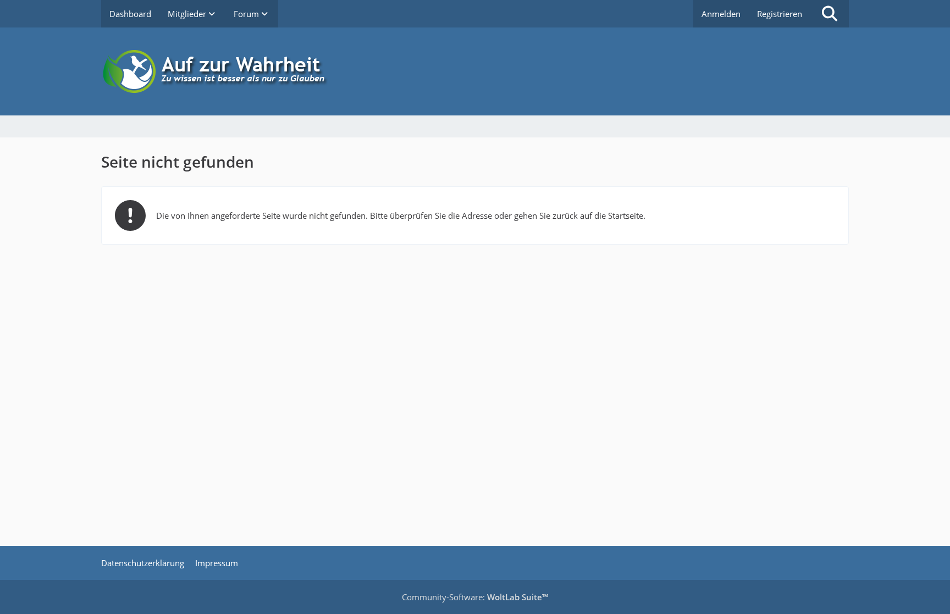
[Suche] (829, 13)
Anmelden (721, 13)
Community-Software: (475, 596)
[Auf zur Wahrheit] (475, 71)
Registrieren (779, 13)
